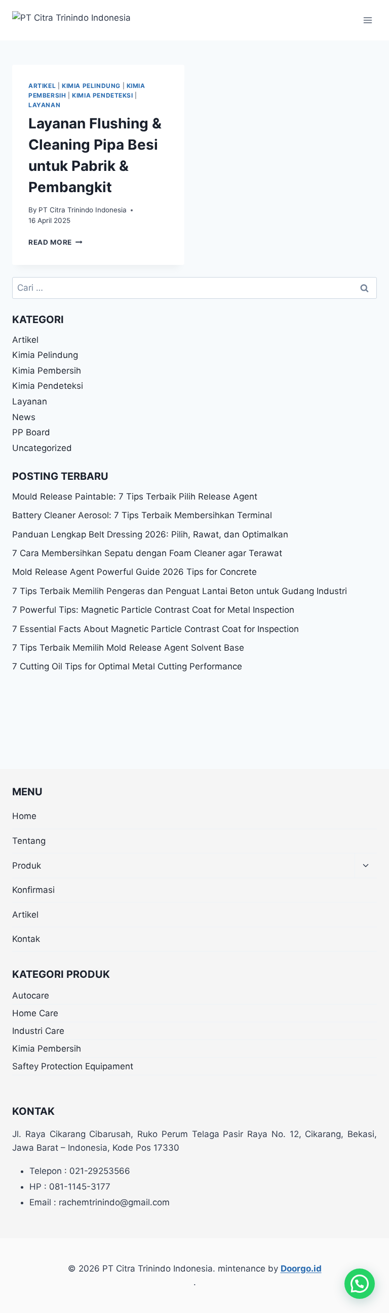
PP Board (31, 432)
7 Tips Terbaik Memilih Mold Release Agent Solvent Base (128, 648)
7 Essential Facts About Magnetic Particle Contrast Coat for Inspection (155, 629)
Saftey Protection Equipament (72, 1066)
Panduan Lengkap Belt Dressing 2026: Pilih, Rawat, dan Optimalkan (150, 534)
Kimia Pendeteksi (102, 95)
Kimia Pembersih (46, 371)
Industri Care (38, 1031)
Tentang (29, 841)
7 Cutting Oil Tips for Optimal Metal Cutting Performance (127, 666)
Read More (55, 242)
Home (24, 816)
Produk (26, 866)
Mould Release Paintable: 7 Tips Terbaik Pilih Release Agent (134, 496)
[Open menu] (367, 20)
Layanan (44, 105)
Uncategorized (42, 448)
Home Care (35, 1013)
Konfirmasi (33, 890)
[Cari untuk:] (194, 288)
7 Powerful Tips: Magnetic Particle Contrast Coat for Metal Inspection (153, 610)
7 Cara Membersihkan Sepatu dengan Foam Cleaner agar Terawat (147, 553)
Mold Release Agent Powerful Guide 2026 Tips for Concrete (134, 572)
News (23, 417)
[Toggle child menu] (366, 865)
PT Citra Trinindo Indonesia (82, 210)
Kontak (26, 939)
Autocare (30, 995)
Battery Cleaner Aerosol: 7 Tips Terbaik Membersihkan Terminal (142, 515)
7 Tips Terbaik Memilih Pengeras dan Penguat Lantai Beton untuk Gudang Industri (179, 591)
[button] (359, 1284)
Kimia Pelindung (91, 85)
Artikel (42, 85)
